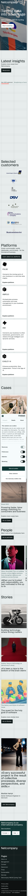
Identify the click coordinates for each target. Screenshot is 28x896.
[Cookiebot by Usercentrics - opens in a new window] (19, 416)
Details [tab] (13, 420)
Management (5, 870)
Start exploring (7, 26)
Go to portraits (7, 546)
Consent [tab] (5, 420)
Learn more (5, 158)
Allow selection (13, 473)
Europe (4, 841)
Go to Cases (6, 529)
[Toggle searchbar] (22, 3)
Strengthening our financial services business (14, 82)
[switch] (23, 452)
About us (4, 867)
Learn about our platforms (11, 265)
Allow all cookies (13, 468)
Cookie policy (4, 894)
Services (3, 883)
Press (3, 878)
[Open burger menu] (25, 3)
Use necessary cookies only (13, 478)
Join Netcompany (8, 815)
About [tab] (22, 420)
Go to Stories (6, 730)
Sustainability (5, 880)
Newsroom (6, 70)
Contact (3, 873)
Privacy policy (4, 892)
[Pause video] (23, 48)
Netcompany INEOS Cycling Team (11, 886)
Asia (14, 841)
